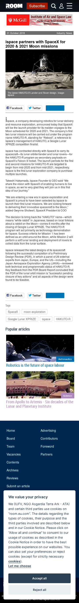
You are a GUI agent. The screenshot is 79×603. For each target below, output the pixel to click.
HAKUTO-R (63, 319)
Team (10, 446)
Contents (13, 462)
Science (67, 395)
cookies (14, 561)
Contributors (49, 438)
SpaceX (13, 312)
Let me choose (19, 566)
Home (11, 430)
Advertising (48, 430)
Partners (46, 454)
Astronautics (65, 359)
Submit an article (18, 486)
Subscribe (37, 5)
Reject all (39, 590)
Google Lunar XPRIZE (22, 319)
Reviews (12, 478)
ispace (46, 319)
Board (11, 438)
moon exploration (34, 312)
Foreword (47, 446)
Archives (12, 470)
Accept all (39, 578)
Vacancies (14, 454)
